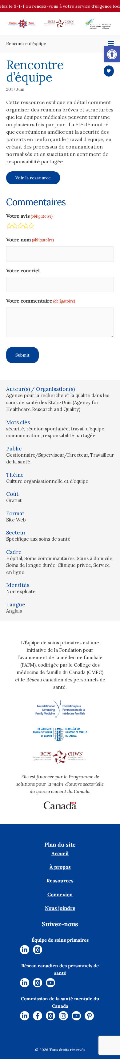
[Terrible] (9, 227)
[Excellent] (31, 227)
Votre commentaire (40, 301)
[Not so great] (14, 227)
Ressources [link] (60, 880)
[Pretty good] (25, 227)
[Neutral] (20, 227)
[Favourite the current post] (109, 71)
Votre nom (30, 239)
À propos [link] (60, 867)
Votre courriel (23, 270)
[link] (112, 54)
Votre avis (29, 216)
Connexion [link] (60, 894)
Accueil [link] (60, 853)
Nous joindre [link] (60, 908)
